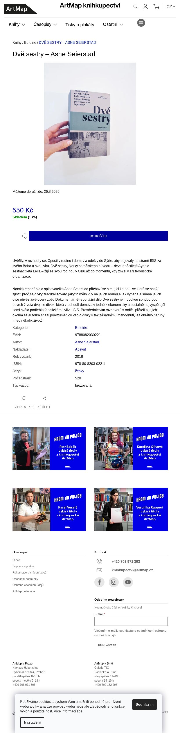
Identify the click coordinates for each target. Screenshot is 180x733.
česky (79, 371)
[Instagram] (114, 582)
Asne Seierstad (87, 342)
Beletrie (81, 328)
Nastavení (32, 722)
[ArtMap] (20, 9)
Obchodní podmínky (25, 578)
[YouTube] (128, 582)
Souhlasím (144, 704)
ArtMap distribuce (24, 591)
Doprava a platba (23, 566)
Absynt (80, 349)
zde (80, 711)
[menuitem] (16, 25)
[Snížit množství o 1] (25, 238)
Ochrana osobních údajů (28, 585)
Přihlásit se (107, 645)
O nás (16, 560)
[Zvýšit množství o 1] (25, 233)
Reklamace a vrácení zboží (30, 572)
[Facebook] (99, 582)
